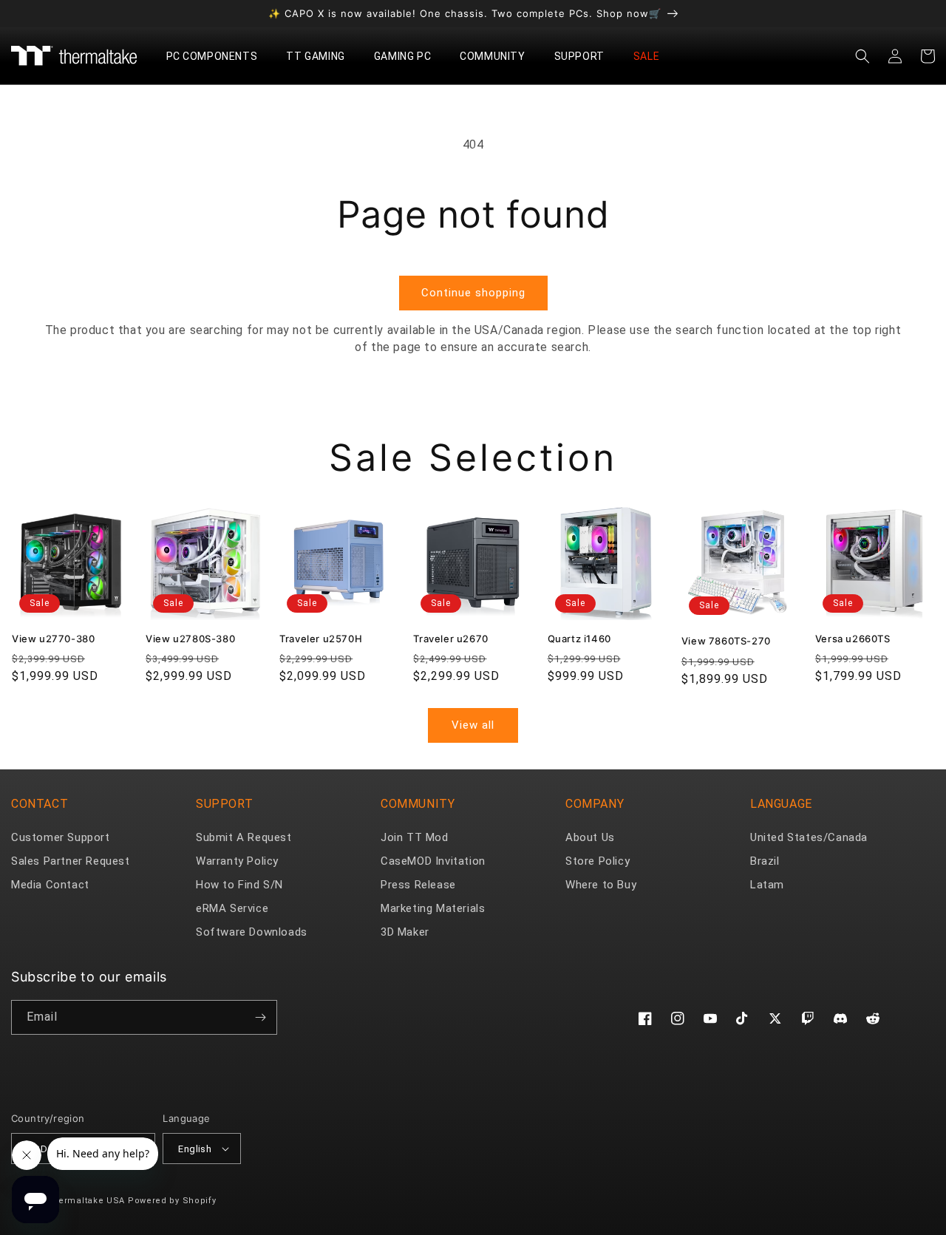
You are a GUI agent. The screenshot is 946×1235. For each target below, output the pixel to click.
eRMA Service (232, 908)
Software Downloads (251, 932)
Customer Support (60, 837)
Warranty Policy (237, 861)
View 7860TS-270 (726, 641)
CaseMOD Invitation (433, 861)
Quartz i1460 (579, 638)
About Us (590, 837)
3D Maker (405, 932)
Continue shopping (473, 292)
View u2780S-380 (190, 638)
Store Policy (597, 861)
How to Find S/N (239, 884)
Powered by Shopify (172, 1200)
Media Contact (50, 884)
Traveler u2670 (450, 638)
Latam (767, 884)
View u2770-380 (53, 638)
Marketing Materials (433, 908)
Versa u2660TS (853, 638)
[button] (217, 56)
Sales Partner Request (70, 861)
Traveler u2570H (320, 638)
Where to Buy (600, 884)
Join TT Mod (415, 837)
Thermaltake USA (86, 1200)
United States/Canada (809, 837)
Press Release (418, 884)
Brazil (765, 861)
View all (473, 725)
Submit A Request (244, 837)
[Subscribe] (260, 1017)
